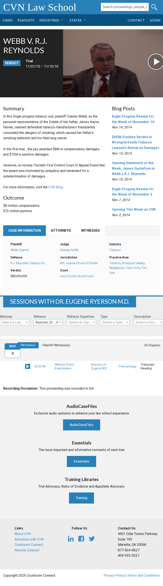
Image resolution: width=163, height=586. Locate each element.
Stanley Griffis (69, 250)
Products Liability (133, 263)
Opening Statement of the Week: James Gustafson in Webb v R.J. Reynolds (133, 168)
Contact (136, 20)
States (76, 20)
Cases (8, 20)
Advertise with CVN (29, 539)
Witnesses (90, 230)
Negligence (116, 268)
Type (104, 317)
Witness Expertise (80, 317)
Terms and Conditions (144, 575)
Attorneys (61, 230)
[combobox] (14, 322)
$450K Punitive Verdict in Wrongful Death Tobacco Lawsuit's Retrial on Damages (135, 142)
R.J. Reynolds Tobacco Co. (28, 263)
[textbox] (14, 322)
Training (81, 498)
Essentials (81, 461)
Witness (40, 317)
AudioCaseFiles (81, 425)
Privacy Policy (114, 575)
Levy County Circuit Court (77, 276)
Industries (49, 20)
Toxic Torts (132, 268)
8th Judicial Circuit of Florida (79, 263)
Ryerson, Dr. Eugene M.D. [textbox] (49, 322)
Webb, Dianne (20, 250)
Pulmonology (127, 366)
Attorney (6, 317)
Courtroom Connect (29, 545)
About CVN (23, 534)
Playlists (26, 20)
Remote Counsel (27, 550)
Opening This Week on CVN (134, 209)
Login (155, 20)
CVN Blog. (55, 187)
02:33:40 (40, 366)
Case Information (24, 230)
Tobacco (115, 250)
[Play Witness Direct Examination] (27, 366)
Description (142, 317)
